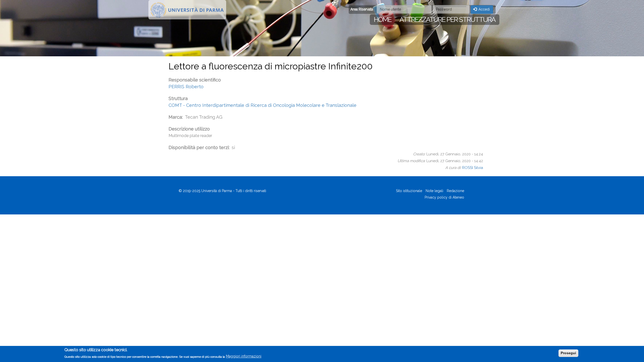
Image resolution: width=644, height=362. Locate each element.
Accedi (483, 9)
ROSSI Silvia (472, 167)
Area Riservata (361, 9)
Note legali (434, 191)
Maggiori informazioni (243, 356)
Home (382, 19)
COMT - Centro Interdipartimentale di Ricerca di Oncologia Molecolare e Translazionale (262, 105)
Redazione (455, 191)
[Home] (187, 9)
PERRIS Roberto (186, 86)
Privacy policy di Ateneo (444, 197)
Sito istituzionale (409, 191)
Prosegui (568, 353)
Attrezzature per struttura (447, 19)
